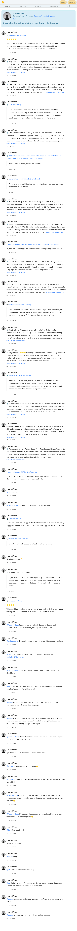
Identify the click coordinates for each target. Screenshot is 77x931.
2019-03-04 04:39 (11, 549)
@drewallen (11, 766)
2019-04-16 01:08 (11, 123)
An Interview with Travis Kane (20, 376)
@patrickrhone (12, 795)
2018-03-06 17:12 (11, 919)
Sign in (63, 2)
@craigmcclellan (13, 641)
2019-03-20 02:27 (11, 394)
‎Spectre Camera (15, 519)
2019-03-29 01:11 (11, 192)
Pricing (69, 6)
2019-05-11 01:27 (11, 95)
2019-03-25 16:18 (11, 295)
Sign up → (72, 2)
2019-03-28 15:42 (11, 235)
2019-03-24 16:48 (11, 321)
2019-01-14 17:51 (11, 727)
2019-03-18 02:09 (11, 417)
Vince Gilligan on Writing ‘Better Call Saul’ (24, 179)
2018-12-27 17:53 (11, 820)
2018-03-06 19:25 (11, 889)
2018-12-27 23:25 (11, 786)
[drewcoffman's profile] (4, 33)
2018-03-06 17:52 (11, 905)
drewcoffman (12, 32)
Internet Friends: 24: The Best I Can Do (22, 472)
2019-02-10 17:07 (11, 677)
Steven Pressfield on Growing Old (21, 304)
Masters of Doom (15, 601)
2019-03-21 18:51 (11, 366)
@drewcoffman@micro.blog (44, 16)
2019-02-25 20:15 (11, 615)
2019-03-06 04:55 (11, 509)
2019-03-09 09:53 (11, 462)
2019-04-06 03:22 (11, 169)
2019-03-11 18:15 (11, 440)
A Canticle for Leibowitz (18, 35)
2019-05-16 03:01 (11, 75)
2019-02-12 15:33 (11, 631)
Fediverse (23, 6)
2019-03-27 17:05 (11, 252)
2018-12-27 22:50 (11, 804)
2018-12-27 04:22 (11, 834)
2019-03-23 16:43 (11, 343)
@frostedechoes (13, 625)
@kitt (8, 686)
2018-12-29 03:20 (11, 756)
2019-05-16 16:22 (11, 52)
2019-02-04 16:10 (11, 693)
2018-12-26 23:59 (11, 847)
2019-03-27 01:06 (11, 275)
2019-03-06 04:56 (11, 496)
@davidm (10, 654)
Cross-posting (54, 6)
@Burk (9, 492)
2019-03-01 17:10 (11, 591)
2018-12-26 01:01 (11, 860)
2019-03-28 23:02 (11, 215)
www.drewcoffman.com (16, 72)
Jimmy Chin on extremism (18, 539)
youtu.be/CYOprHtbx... (15, 657)
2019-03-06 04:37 (11, 529)
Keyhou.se (17, 19)
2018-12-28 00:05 (11, 770)
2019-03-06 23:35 (11, 482)
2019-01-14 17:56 (11, 708)
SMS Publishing (15, 105)
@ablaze (10, 702)
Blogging (7, 6)
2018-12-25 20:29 (11, 873)
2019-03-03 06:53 (11, 563)
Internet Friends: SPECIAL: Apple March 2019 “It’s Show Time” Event (33, 244)
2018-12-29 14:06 (11, 743)
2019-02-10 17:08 (11, 645)
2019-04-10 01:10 (11, 146)
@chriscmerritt (12, 505)
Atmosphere (38, 6)
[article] (38, 42)
